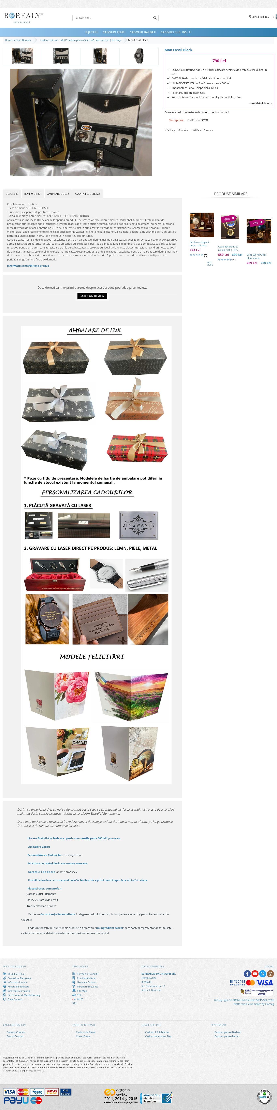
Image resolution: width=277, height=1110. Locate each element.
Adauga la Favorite (177, 130)
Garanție (41, 872)
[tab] (12, 193)
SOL (79, 995)
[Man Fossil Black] (81, 122)
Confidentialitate (86, 978)
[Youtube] (255, 973)
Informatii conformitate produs (28, 266)
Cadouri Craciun (15, 1032)
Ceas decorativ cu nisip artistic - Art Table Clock (228, 248)
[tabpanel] (81, 122)
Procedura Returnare (19, 978)
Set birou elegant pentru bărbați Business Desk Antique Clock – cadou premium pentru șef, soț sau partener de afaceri (201, 244)
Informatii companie (18, 990)
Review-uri (32, 194)
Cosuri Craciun (14, 1036)
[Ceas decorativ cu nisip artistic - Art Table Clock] (230, 227)
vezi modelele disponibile (74, 863)
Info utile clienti (14, 966)
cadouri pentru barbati (214, 112)
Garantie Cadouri (86, 982)
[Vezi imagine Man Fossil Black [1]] (61, 56)
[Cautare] (155, 18)
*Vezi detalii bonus (260, 103)
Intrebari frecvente (87, 986)
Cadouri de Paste (85, 1032)
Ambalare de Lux (58, 194)
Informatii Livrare (17, 982)
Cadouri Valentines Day (158, 1036)
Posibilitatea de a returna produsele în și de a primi (87, 880)
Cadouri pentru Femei (226, 1036)
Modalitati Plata (16, 974)
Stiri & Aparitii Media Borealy (23, 995)
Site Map (81, 990)
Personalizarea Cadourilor (45, 855)
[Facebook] (247, 973)
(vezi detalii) (114, 838)
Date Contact (15, 999)
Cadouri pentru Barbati (227, 1032)
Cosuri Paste (82, 1036)
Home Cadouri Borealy (18, 40)
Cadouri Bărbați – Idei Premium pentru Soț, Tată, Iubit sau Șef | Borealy (81, 40)
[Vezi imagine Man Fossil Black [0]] (22, 56)
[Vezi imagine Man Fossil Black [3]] (139, 56)
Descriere (12, 194)
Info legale (80, 966)
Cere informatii (204, 130)
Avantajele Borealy (87, 194)
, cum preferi (44, 888)
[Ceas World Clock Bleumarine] (259, 231)
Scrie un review (92, 296)
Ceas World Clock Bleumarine (256, 256)
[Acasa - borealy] (23, 18)
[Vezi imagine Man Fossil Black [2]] (100, 56)
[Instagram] (270, 973)
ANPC (80, 999)
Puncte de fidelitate (18, 986)
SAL (74, 1003)
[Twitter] (262, 973)
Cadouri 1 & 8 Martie (157, 1032)
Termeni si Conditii (87, 973)
